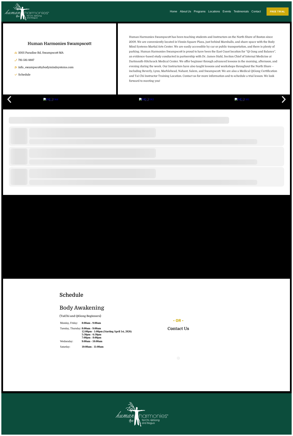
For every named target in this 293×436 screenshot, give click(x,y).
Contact (256, 11)
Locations (214, 11)
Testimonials (241, 11)
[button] (9, 99)
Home (173, 11)
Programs (200, 11)
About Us (185, 11)
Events (227, 11)
